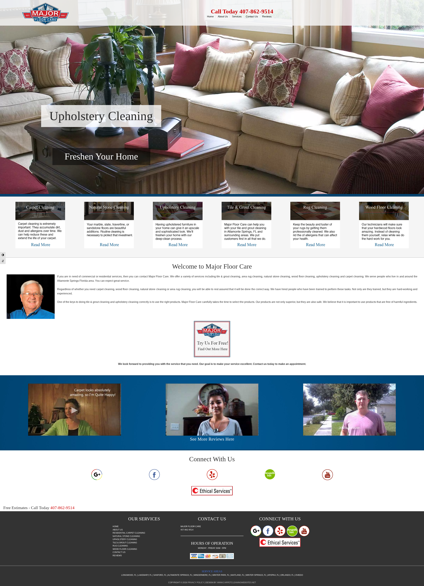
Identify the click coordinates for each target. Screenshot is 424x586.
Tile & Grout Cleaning (125, 543)
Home (116, 526)
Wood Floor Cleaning (125, 549)
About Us (118, 530)
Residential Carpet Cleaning (129, 533)
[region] (212, 97)
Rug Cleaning (120, 546)
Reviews (117, 555)
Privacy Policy (196, 582)
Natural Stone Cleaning (126, 536)
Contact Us (119, 552)
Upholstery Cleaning (125, 539)
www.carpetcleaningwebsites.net (236, 582)
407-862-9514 (187, 530)
